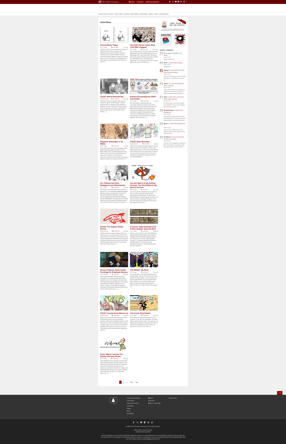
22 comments (116, 231)
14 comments (115, 98)
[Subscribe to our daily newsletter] (166, 39)
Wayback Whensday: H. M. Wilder (111, 143)
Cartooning (143, 14)
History (150, 14)
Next (136, 382)
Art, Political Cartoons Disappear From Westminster (112, 184)
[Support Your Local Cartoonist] (180, 39)
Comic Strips (118, 14)
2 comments (145, 272)
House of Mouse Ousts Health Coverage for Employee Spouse (114, 271)
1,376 (131, 382)
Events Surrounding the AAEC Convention (143, 98)
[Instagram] (184, 2)
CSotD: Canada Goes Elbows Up (114, 313)
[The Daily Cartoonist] (108, 2)
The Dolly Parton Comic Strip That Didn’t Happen (142, 46)
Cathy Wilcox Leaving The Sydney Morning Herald (111, 355)
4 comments (145, 315)
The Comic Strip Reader (140, 313)
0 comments (115, 47)
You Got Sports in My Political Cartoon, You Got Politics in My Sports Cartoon (143, 185)
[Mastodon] (178, 2)
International (164, 14)
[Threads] (181, 2)
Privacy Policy (173, 398)
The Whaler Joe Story (139, 270)
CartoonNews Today (109, 45)
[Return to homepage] (113, 407)
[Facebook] (170, 2)
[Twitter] (173, 2)
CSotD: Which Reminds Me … (112, 97)
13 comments (145, 101)
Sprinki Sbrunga (168, 110)
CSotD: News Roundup (140, 142)
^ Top (279, 393)
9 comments (146, 143)
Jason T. (166, 83)
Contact (141, 2)
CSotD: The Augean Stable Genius (111, 228)
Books (156, 14)
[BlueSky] (176, 2)
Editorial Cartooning (131, 14)
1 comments (145, 49)
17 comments (115, 358)
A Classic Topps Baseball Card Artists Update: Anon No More (143, 228)
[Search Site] (187, 2)
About (132, 2)
